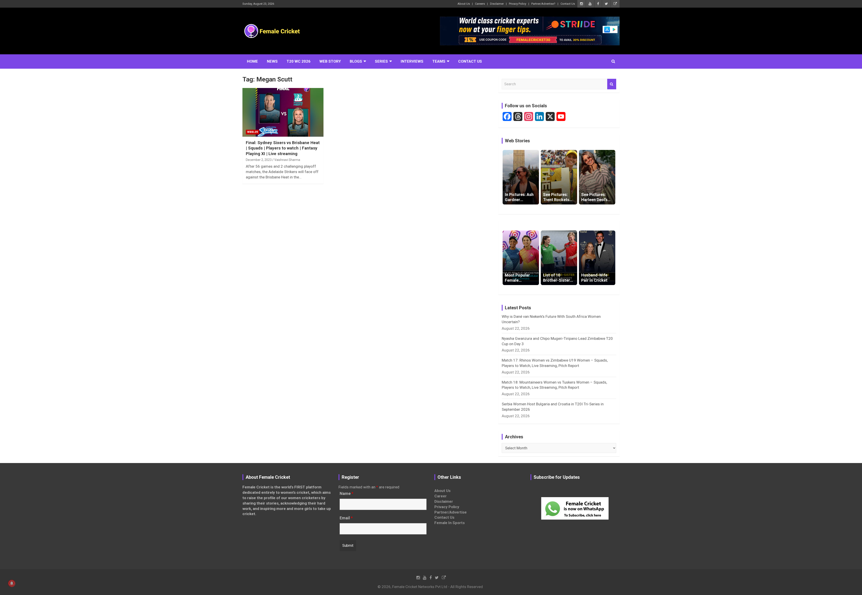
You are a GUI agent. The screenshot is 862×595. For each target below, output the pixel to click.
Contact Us (568, 3)
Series (381, 61)
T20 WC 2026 (298, 61)
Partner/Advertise (450, 512)
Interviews (412, 61)
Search (611, 84)
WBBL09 (252, 132)
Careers (480, 3)
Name (346, 493)
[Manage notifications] (11, 583)
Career (440, 496)
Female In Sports (449, 522)
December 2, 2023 (259, 160)
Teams (438, 61)
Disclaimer (497, 3)
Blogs (356, 61)
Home (252, 61)
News (272, 61)
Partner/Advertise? (543, 3)
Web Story (330, 61)
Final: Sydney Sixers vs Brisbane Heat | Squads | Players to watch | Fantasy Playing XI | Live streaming (283, 148)
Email (346, 518)
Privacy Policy (517, 3)
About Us (463, 3)
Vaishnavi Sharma (287, 160)
